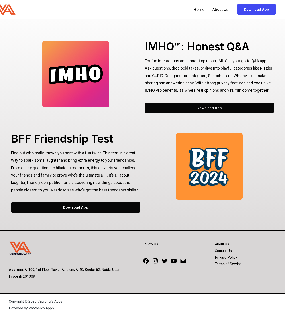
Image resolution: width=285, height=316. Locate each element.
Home (198, 9)
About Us (220, 9)
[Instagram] (155, 261)
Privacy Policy (226, 257)
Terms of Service (228, 264)
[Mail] (183, 261)
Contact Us (223, 251)
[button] (209, 108)
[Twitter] (164, 261)
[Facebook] (145, 261)
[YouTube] (174, 261)
